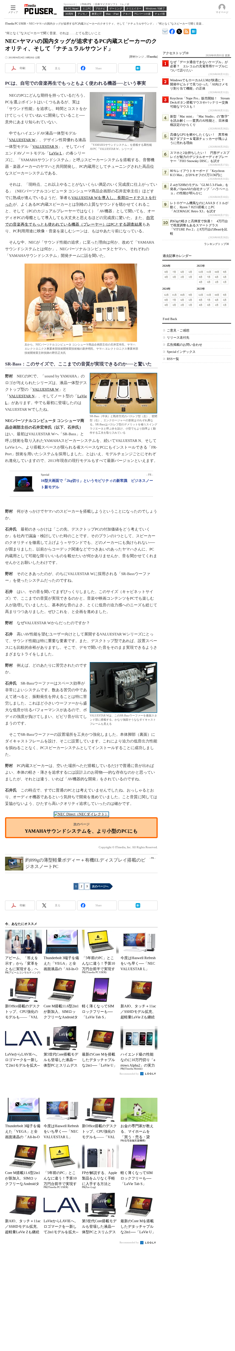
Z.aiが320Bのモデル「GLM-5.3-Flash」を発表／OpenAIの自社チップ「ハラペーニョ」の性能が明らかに (199, 189)
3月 (174, 277)
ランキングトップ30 (216, 244)
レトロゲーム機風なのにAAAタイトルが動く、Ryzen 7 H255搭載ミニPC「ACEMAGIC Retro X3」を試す (199, 207)
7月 (174, 272)
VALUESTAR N (45, 146)
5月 (190, 272)
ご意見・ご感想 (178, 330)
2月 (182, 277)
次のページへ (100, 886)
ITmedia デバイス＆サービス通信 (165, 31)
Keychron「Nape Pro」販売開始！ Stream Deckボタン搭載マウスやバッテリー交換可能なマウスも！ (200, 102)
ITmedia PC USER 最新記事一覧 (186, 31)
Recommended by (130, 1073)
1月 (190, 277)
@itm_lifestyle (179, 30)
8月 (166, 272)
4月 (166, 277)
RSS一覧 (173, 359)
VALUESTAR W (22, 140)
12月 (201, 272)
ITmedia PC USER (15, 23)
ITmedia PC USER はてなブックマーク (193, 31)
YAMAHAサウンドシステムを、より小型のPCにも (81, 831)
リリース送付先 (178, 337)
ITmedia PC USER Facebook (172, 30)
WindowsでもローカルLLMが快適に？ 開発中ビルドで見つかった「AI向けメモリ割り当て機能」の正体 (199, 84)
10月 (217, 272)
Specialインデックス (181, 352)
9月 (225, 272)
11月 (209, 272)
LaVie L (55, 153)
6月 (182, 272)
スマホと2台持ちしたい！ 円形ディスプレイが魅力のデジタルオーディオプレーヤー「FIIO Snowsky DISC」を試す (199, 157)
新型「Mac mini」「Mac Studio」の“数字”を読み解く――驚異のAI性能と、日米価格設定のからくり (199, 120)
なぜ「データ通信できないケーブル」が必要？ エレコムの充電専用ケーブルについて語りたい (199, 66)
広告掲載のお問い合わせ (184, 344)
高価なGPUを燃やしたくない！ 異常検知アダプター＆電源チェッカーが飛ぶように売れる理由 (199, 139)
